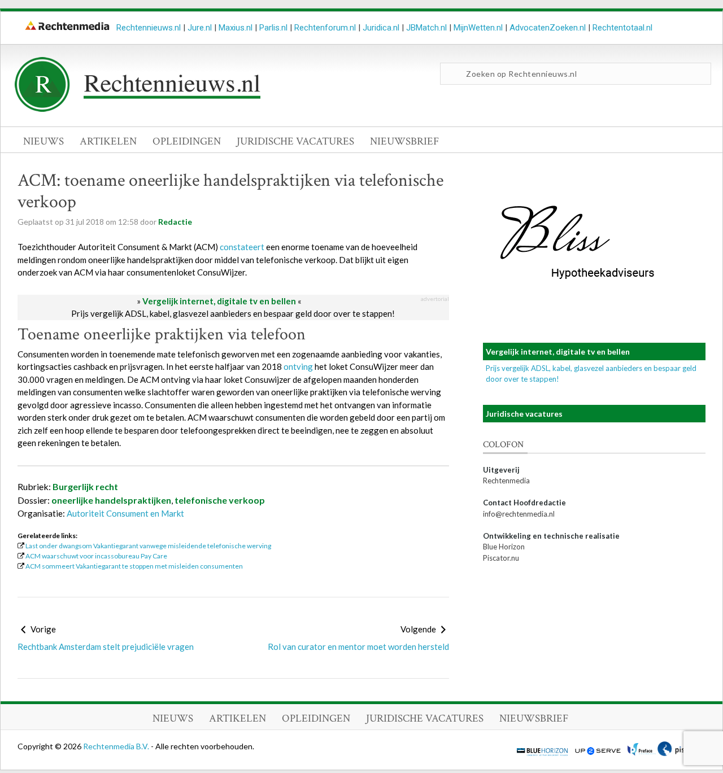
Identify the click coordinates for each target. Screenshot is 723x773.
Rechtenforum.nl (325, 28)
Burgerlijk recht (85, 486)
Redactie (175, 221)
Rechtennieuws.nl (148, 28)
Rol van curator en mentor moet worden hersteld (358, 646)
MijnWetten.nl (478, 28)
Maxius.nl (235, 28)
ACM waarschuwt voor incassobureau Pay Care (96, 556)
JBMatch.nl (426, 28)
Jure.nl (200, 28)
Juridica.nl (381, 28)
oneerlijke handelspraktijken (111, 500)
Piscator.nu (501, 557)
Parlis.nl (273, 28)
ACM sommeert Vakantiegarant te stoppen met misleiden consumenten (134, 566)
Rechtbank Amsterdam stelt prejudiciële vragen (106, 646)
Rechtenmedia (506, 480)
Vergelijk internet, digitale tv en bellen (219, 301)
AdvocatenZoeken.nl (547, 28)
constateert (242, 247)
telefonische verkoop (220, 500)
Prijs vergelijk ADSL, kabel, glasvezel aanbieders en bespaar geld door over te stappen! (233, 313)
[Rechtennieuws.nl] (138, 109)
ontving (298, 366)
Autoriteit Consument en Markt (125, 513)
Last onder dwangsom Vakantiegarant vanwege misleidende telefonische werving (148, 545)
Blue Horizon (504, 546)
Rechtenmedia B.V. (117, 746)
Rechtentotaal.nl (622, 28)
